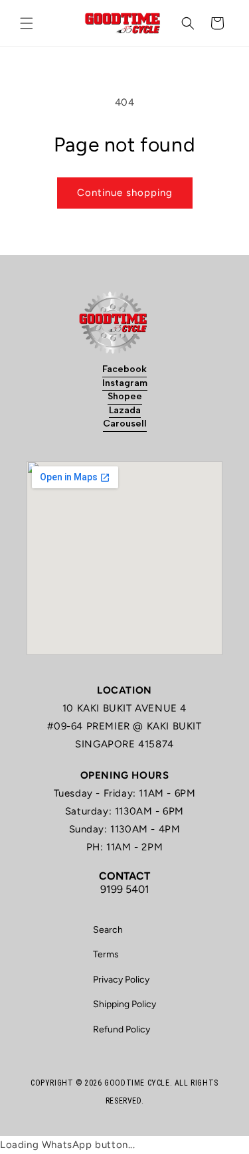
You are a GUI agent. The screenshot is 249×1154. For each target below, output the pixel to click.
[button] (26, 23)
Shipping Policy (124, 1004)
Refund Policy (121, 1029)
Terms (106, 954)
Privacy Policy (121, 979)
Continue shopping (125, 193)
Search (108, 929)
